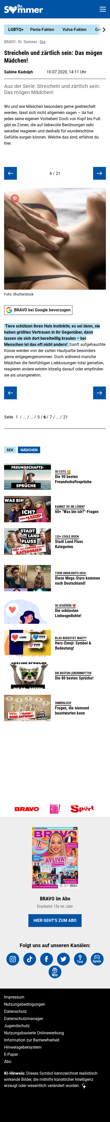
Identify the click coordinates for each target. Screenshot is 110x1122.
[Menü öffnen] (103, 9)
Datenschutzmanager (23, 1018)
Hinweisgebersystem (22, 1047)
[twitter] (63, 959)
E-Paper (11, 1054)
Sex (43, 41)
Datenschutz (15, 1011)
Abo (7, 1061)
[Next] (101, 30)
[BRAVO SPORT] (83, 809)
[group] (53, 30)
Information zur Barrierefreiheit (31, 1040)
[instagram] (12, 959)
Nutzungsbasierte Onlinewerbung (34, 1032)
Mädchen (29, 450)
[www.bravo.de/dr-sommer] (23, 9)
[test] (80, 959)
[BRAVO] (27, 809)
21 (65, 417)
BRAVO (10, 41)
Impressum (14, 997)
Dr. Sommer (27, 41)
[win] (55, 972)
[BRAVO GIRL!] (55, 809)
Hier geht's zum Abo (55, 920)
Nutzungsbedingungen (24, 1004)
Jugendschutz (17, 1025)
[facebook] (46, 959)
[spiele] (97, 959)
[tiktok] (29, 959)
